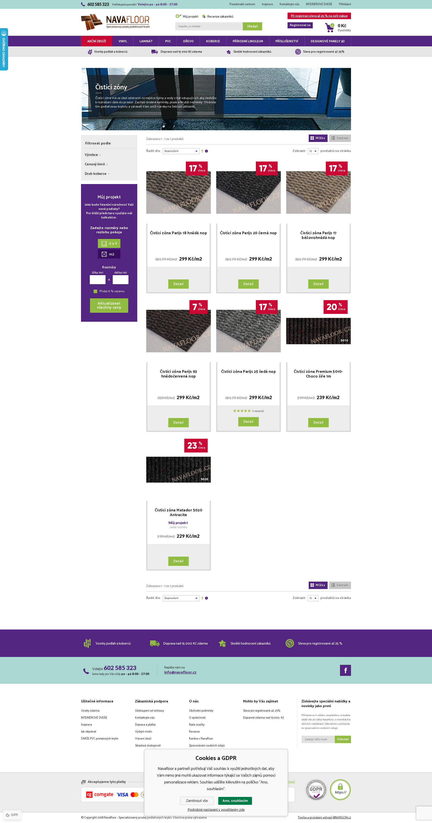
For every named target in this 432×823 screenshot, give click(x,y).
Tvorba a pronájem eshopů (315, 817)
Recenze (194, 731)
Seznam (342, 138)
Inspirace (267, 4)
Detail (178, 284)
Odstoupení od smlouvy (149, 710)
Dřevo (188, 41)
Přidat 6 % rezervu (112, 291)
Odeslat (343, 739)
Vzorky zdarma (90, 710)
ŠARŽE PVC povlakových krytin (99, 738)
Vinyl (123, 41)
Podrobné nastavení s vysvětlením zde (216, 810)
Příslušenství (286, 41)
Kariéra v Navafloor (201, 738)
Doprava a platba (145, 724)
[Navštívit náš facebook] (345, 670)
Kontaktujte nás (289, 4)
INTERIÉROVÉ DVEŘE (319, 4)
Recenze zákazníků (220, 16)
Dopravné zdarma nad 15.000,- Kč (263, 717)
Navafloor (115, 9)
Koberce (213, 41)
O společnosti (197, 717)
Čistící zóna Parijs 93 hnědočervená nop (178, 374)
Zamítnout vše (197, 801)
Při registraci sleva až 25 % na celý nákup (319, 16)
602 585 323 (120, 667)
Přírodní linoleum (248, 41)
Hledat (252, 26)
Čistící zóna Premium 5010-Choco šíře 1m (318, 374)
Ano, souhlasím (235, 801)
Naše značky (197, 724)
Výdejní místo (143, 731)
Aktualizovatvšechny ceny (109, 305)
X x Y (113, 244)
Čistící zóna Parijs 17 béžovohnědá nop (318, 235)
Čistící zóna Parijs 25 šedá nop (248, 372)
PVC (168, 41)
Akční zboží (96, 41)
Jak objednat (88, 731)
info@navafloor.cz (180, 672)
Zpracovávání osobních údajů (207, 745)
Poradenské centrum (242, 4)
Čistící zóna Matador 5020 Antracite (178, 512)
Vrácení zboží (143, 738)
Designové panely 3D (328, 41)
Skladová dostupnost (148, 745)
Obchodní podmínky (201, 710)
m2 (111, 254)
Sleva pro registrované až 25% (261, 710)
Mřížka (320, 138)
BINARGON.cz (342, 817)
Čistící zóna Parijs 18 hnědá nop (178, 233)
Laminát (146, 41)
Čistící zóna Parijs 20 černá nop (248, 233)
